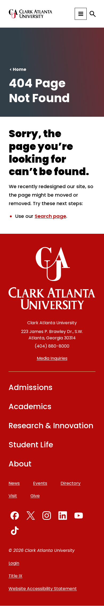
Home (19, 69)
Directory (71, 483)
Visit (13, 496)
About (20, 464)
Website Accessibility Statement (43, 589)
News (14, 483)
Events (40, 483)
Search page (50, 216)
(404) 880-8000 (52, 346)
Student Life (31, 445)
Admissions (31, 387)
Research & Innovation (51, 426)
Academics (30, 406)
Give (35, 496)
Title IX (15, 576)
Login (14, 563)
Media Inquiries (52, 358)
